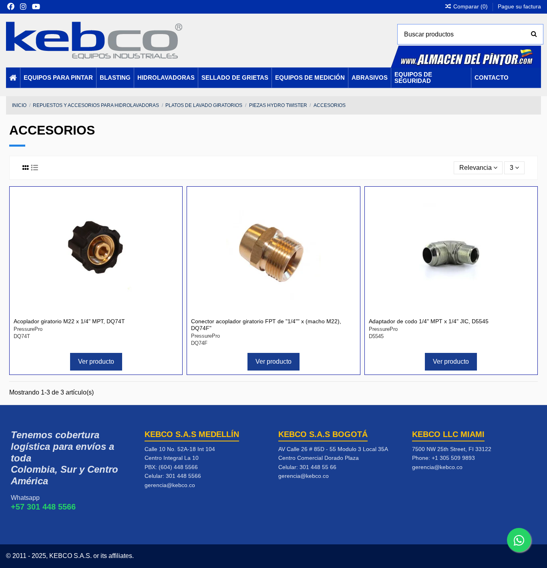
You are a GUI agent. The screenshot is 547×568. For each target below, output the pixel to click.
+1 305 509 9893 (453, 458)
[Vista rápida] (171, 218)
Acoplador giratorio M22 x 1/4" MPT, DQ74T (69, 321)
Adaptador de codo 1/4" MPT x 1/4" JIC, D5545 (429, 321)
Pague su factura (519, 6)
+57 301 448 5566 (43, 506)
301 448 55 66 (318, 467)
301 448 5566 (183, 476)
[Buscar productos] (534, 34)
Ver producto (96, 361)
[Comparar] (171, 203)
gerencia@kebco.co (170, 485)
